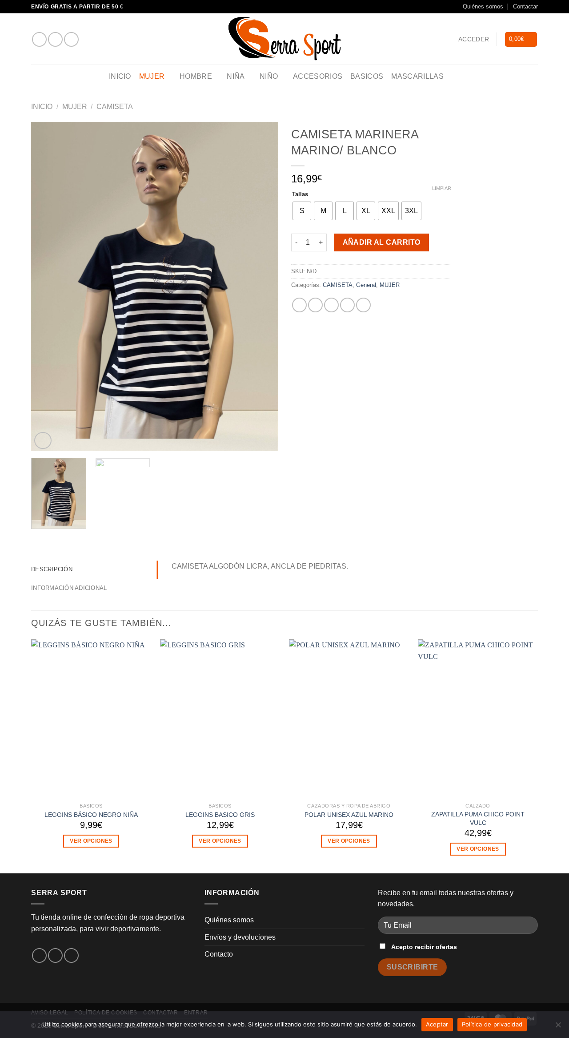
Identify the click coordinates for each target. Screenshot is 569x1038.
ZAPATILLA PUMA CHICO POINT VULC (478, 818)
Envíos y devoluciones (240, 937)
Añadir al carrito (382, 242)
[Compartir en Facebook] (299, 305)
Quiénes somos (483, 6)
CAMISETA (114, 106)
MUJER (152, 76)
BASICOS (366, 76)
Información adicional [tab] (69, 588)
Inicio (120, 76)
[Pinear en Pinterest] (347, 305)
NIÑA (235, 76)
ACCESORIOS (317, 76)
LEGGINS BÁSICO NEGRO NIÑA (91, 814)
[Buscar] (456, 76)
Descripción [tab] (51, 569)
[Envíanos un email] (71, 39)
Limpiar (441, 188)
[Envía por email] (331, 305)
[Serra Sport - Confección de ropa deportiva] (284, 39)
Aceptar (437, 1024)
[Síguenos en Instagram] (55, 39)
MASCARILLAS (417, 76)
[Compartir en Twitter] (315, 305)
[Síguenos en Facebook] (39, 39)
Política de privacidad (492, 1024)
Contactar (525, 6)
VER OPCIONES (91, 841)
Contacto (218, 954)
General (366, 285)
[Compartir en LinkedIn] (363, 305)
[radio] (302, 211)
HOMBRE (196, 76)
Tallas (300, 194)
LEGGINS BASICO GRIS (220, 814)
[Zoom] (43, 440)
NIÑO (269, 76)
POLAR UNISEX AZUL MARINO (349, 814)
